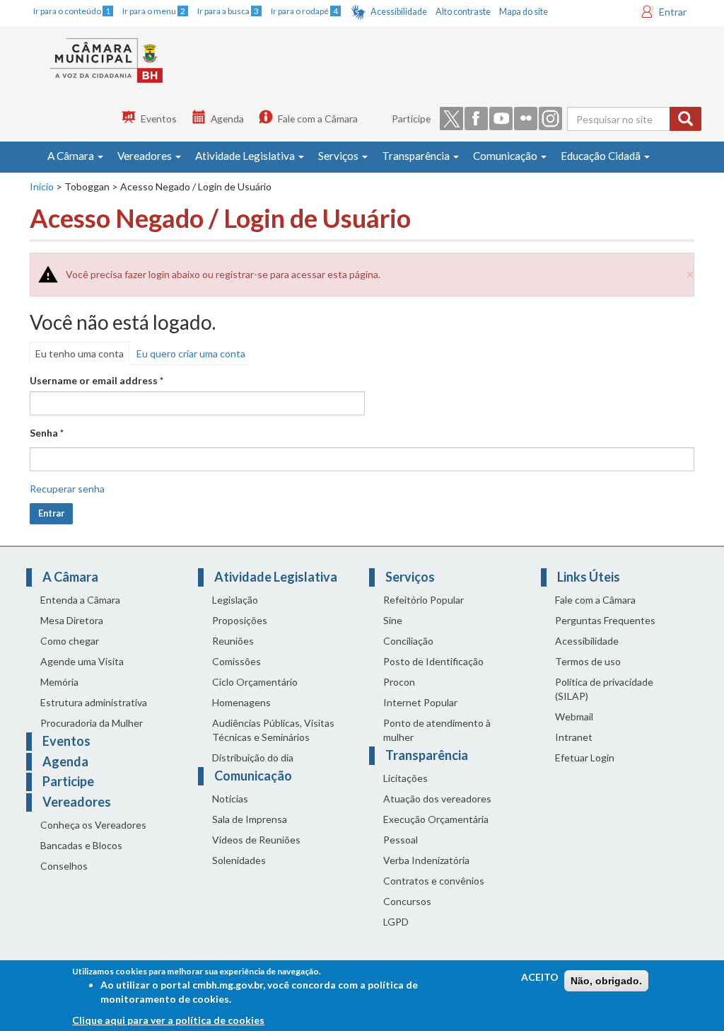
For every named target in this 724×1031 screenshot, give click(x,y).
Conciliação (408, 641)
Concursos (407, 901)
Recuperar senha (67, 489)
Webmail (574, 716)
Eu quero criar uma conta (190, 353)
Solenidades (239, 860)
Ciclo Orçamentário (255, 682)
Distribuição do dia (252, 757)
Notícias (230, 799)
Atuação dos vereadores (437, 799)
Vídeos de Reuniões (256, 840)
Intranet (573, 737)
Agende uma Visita (82, 661)
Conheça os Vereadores (93, 825)
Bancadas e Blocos (81, 845)
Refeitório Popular (423, 600)
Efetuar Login (584, 757)
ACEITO (540, 977)
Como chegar (69, 641)
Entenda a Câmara (80, 600)
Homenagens (241, 702)
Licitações (405, 778)
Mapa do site (523, 11)
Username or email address (96, 380)
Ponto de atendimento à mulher (437, 730)
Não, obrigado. (606, 980)
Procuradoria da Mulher (91, 723)
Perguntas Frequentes (605, 620)
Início (42, 186)
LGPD (396, 922)
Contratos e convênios (433, 881)
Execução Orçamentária (436, 819)
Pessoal (400, 840)
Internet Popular (420, 702)
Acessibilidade (398, 11)
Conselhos (64, 866)
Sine (392, 620)
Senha (47, 433)
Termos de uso (588, 661)
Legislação (235, 600)
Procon (399, 682)
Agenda (227, 119)
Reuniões (233, 641)
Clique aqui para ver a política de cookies (168, 1020)
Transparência (417, 155)
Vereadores (145, 155)
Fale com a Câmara (318, 119)
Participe (411, 119)
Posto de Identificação (433, 661)
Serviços (339, 155)
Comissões (236, 661)
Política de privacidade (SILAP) (604, 689)
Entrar (673, 12)
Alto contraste (463, 11)
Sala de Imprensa (249, 819)
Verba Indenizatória (426, 860)
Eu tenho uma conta (79, 353)
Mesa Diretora (71, 620)
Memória (59, 682)
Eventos (159, 119)
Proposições (239, 620)
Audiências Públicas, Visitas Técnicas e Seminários (273, 730)
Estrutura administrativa (93, 702)
